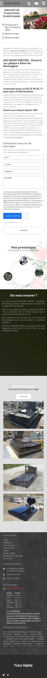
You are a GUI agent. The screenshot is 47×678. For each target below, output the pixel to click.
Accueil (5, 540)
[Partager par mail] (8, 675)
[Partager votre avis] (4, 675)
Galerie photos (8, 548)
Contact (6, 550)
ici (18, 209)
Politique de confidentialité (13, 556)
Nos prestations (9, 545)
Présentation (8, 542)
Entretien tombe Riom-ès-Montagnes (20, 639)
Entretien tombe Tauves (23, 643)
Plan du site (7, 558)
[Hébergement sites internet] (23, 669)
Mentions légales (9, 553)
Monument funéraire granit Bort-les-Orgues (22, 634)
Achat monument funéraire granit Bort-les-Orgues (22, 632)
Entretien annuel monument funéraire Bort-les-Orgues (23, 636)
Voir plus (23, 396)
